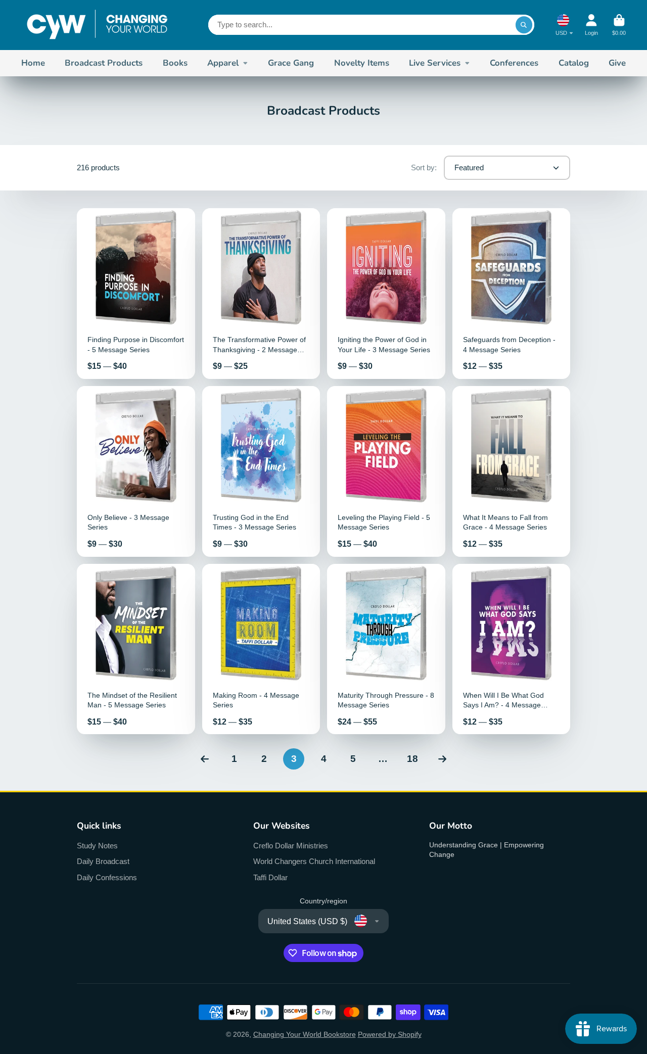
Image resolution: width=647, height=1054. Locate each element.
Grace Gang (291, 63)
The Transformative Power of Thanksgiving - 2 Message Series (261, 293)
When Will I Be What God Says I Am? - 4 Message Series (511, 649)
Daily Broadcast (103, 861)
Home (33, 63)
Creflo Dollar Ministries (290, 845)
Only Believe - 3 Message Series (136, 471)
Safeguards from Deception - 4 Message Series (511, 293)
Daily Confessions (107, 877)
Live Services (434, 63)
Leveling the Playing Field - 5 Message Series (386, 471)
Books (175, 63)
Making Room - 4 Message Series (261, 649)
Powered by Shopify (390, 1034)
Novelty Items (361, 63)
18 (412, 758)
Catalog (574, 63)
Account (591, 25)
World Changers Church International (314, 861)
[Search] (524, 24)
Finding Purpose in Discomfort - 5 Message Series (136, 293)
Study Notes (97, 845)
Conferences (514, 63)
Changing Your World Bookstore (304, 1034)
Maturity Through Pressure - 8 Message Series (386, 649)
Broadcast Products (104, 63)
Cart (619, 25)
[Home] (97, 25)
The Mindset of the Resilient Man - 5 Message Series (136, 649)
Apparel (223, 63)
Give (617, 63)
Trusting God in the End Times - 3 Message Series (261, 471)
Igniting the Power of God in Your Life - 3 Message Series (386, 293)
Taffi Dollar (270, 877)
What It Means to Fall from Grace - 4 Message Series (511, 471)
